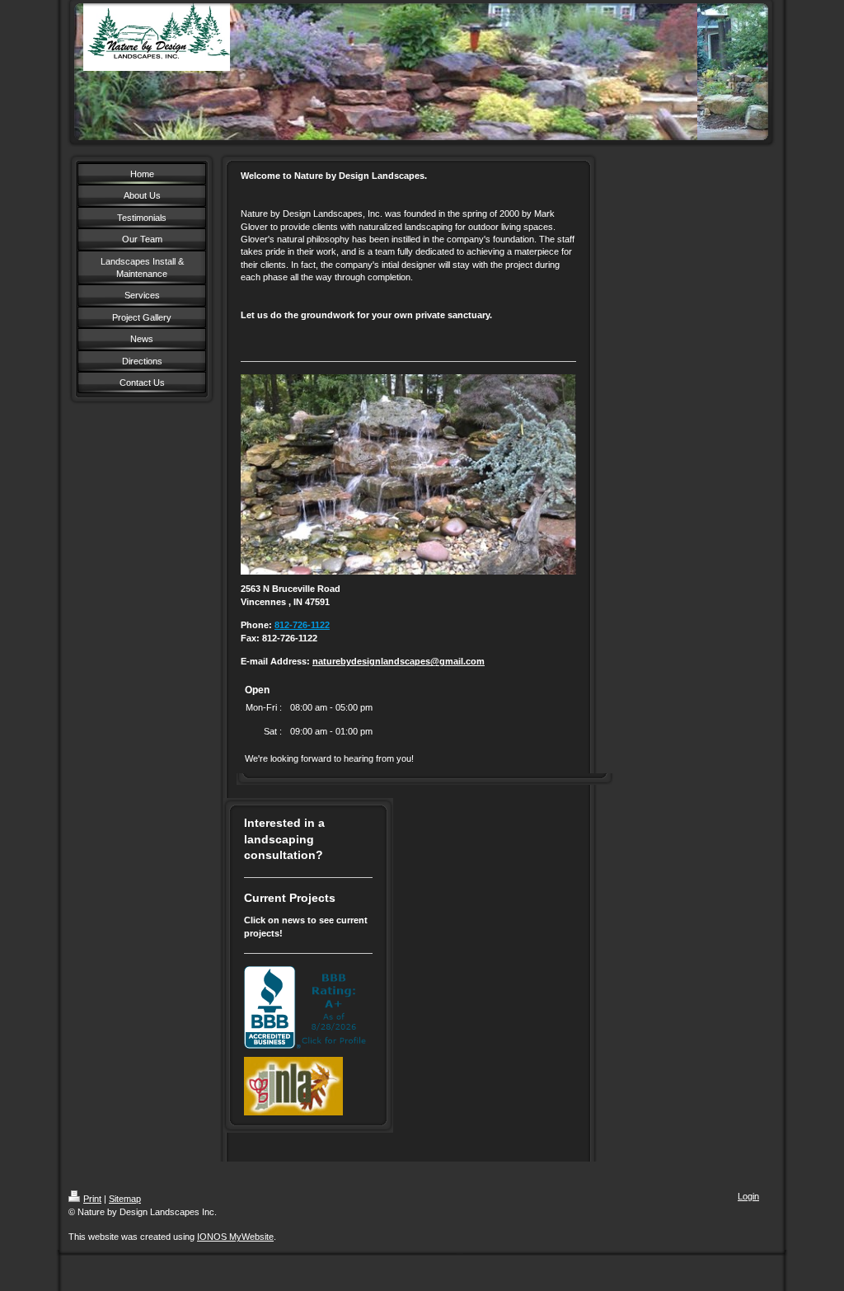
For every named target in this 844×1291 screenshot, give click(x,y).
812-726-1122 (302, 625)
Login (748, 1196)
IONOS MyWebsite (235, 1237)
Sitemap (125, 1199)
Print (92, 1199)
